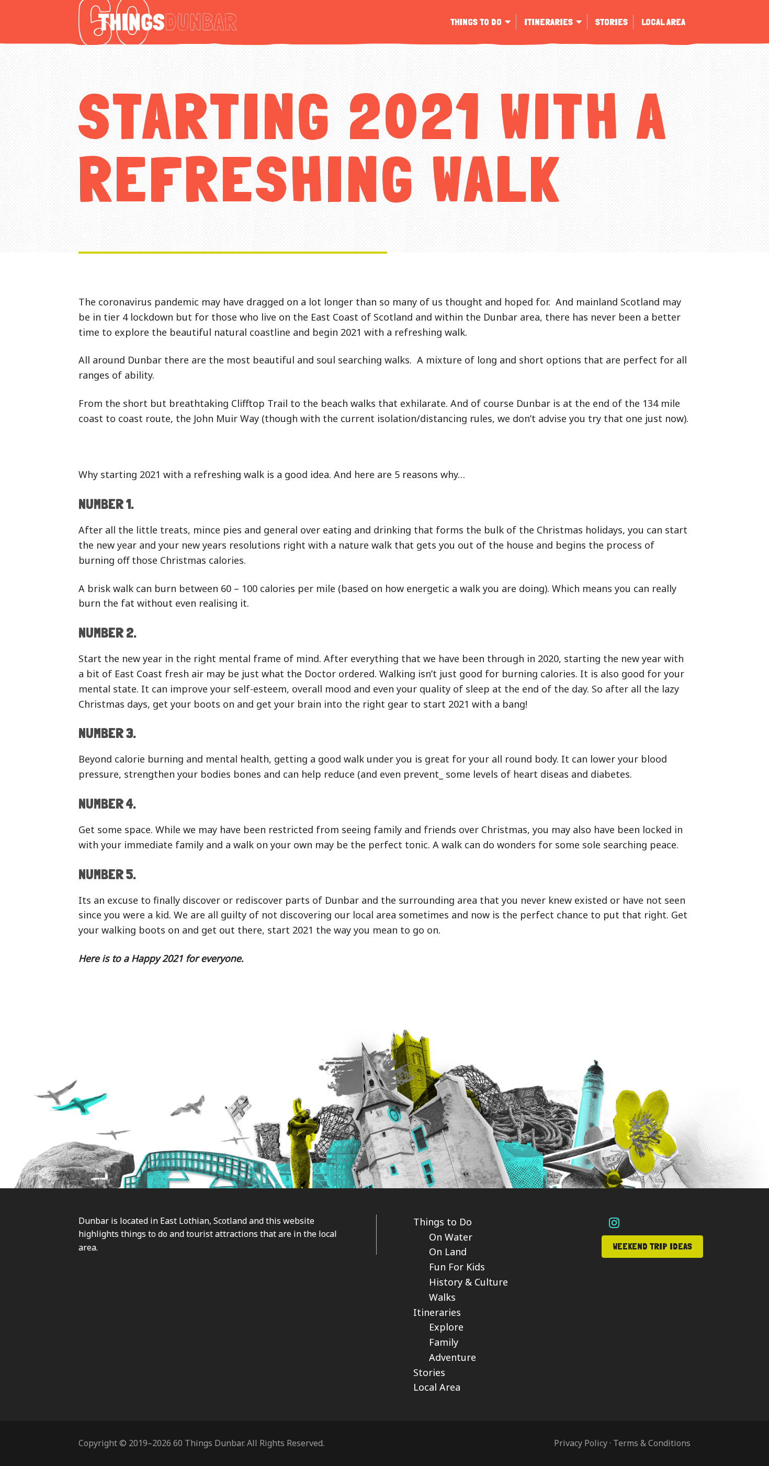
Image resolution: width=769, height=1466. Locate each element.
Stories (429, 1372)
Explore (446, 1327)
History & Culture (468, 1282)
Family (443, 1342)
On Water (450, 1237)
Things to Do (442, 1221)
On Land (448, 1251)
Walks (442, 1297)
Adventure (452, 1357)
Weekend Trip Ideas (652, 1246)
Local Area (436, 1387)
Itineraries (437, 1312)
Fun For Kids (457, 1266)
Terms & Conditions (652, 1443)
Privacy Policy (580, 1443)
